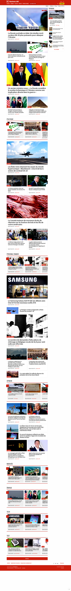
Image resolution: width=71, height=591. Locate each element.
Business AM (17, 39)
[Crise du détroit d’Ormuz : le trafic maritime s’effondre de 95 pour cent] (17, 42)
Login (61, 1)
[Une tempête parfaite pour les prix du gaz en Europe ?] (16, 384)
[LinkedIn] (58, 563)
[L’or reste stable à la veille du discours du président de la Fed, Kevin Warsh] (12, 371)
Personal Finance (26, 3)
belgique (43, 391)
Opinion (52, 6)
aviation (8, 313)
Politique (16, 3)
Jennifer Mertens (17, 553)
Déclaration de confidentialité (26, 563)
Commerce (9, 217)
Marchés (20, 3)
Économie (12, 3)
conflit (8, 85)
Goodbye (23, 568)
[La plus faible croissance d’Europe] (50, 31)
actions (9, 474)
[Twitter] (56, 563)
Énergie (47, 6)
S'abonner (62, 3)
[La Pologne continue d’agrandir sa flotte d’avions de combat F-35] (12, 307)
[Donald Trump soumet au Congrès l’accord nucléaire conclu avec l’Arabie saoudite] (17, 97)
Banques (43, 265)
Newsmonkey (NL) (10, 568)
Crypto (62, 6)
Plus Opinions (59, 49)
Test (59, 6)
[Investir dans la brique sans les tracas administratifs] (33, 384)
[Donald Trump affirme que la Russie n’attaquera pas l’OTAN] (38, 175)
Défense (8, 30)
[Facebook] (54, 563)
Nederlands (62, 563)
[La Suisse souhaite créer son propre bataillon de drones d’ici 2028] (17, 175)
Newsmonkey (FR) (18, 568)
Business (8, 163)
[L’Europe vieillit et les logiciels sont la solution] (50, 41)
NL (63, 1)
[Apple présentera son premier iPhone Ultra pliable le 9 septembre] (38, 440)
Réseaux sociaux (10, 438)
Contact (8, 563)
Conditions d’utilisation (15, 563)
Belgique (8, 3)
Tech (55, 6)
